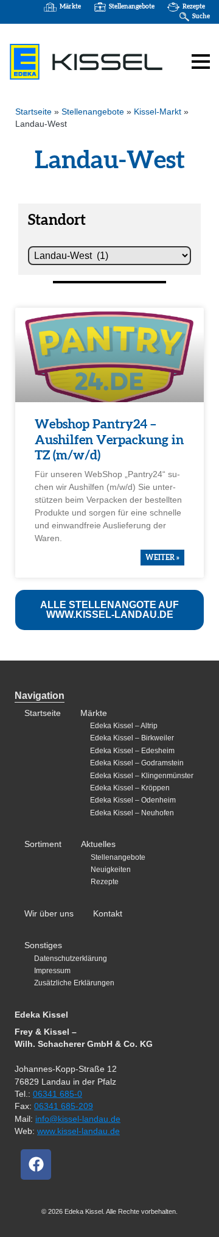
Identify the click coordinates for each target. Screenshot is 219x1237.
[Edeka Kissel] (86, 61)
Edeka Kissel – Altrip (124, 725)
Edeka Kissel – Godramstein (137, 763)
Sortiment (42, 844)
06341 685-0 (57, 1094)
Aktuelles (98, 844)
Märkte (70, 7)
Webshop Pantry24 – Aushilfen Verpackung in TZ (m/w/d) (109, 439)
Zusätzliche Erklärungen (74, 983)
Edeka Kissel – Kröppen (130, 788)
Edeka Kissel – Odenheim (133, 800)
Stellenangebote (132, 7)
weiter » (162, 557)
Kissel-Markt (157, 111)
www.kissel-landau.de (78, 1131)
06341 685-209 (63, 1106)
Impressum (52, 970)
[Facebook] (36, 1164)
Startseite (33, 111)
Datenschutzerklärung (70, 958)
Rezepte (193, 7)
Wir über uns (49, 913)
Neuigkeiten (111, 869)
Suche (201, 16)
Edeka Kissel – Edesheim (132, 750)
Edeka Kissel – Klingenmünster (141, 775)
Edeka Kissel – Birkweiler (132, 738)
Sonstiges (43, 945)
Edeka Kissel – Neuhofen (132, 813)
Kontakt (107, 913)
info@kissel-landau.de (77, 1119)
